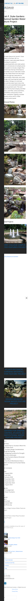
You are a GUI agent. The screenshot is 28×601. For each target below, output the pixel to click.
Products (6, 565)
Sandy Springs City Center (14, 537)
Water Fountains (10, 492)
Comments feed (7, 503)
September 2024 (10, 483)
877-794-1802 (20, 3)
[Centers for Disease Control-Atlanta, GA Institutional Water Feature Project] (14, 419)
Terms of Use (15, 589)
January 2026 (9, 477)
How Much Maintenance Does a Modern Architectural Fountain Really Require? (14, 462)
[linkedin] (5, 583)
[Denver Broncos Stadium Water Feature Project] (14, 388)
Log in (4, 499)
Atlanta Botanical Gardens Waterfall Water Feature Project (14, 371)
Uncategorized (9, 490)
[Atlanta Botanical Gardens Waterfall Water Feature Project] (14, 311)
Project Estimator (8, 560)
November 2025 (9, 481)
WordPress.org (7, 505)
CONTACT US (8, 3)
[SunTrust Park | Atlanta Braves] (5, 551)
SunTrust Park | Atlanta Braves (15, 551)
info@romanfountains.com (7, 578)
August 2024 (8, 485)
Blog (5, 568)
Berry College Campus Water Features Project (14, 509)
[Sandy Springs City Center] (5, 537)
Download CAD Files (9, 562)
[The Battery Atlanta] (5, 544)
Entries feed (6, 501)
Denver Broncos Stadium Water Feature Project (14, 401)
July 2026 (7, 475)
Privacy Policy (15, 591)
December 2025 (9, 479)
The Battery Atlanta (12, 544)
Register (5, 497)
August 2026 (8, 473)
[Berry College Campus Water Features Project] (14, 233)
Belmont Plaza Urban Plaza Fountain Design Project (14, 517)
